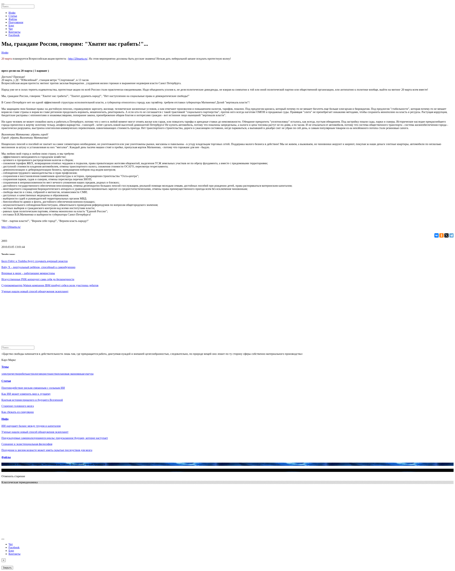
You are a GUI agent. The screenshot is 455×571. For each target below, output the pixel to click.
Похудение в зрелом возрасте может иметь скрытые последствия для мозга (46, 450)
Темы (5, 366)
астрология (34, 373)
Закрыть (7, 567)
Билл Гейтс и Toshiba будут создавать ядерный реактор (34, 261)
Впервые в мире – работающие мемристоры (28, 273)
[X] (446, 235)
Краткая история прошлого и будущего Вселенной (32, 399)
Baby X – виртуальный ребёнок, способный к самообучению (38, 267)
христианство (49, 373)
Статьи (13, 15)
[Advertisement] (108, 321)
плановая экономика (70, 373)
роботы (23, 373)
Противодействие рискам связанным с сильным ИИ (33, 387)
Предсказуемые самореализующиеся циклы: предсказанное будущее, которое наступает (54, 438)
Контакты (14, 31)
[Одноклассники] (441, 235)
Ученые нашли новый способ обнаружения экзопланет (34, 291)
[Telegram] (451, 235)
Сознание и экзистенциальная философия (26, 444)
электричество (10, 373)
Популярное (16, 22)
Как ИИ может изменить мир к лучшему (26, 393)
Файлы (13, 19)
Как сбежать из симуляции (17, 412)
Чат (11, 28)
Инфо (12, 12)
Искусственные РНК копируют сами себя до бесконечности (37, 279)
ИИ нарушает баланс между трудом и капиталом (31, 425)
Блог (11, 25)
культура (88, 373)
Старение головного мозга (17, 405)
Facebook (14, 35)
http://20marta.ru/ (77, 58)
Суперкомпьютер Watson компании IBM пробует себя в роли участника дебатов (49, 285)
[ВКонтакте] (436, 235)
